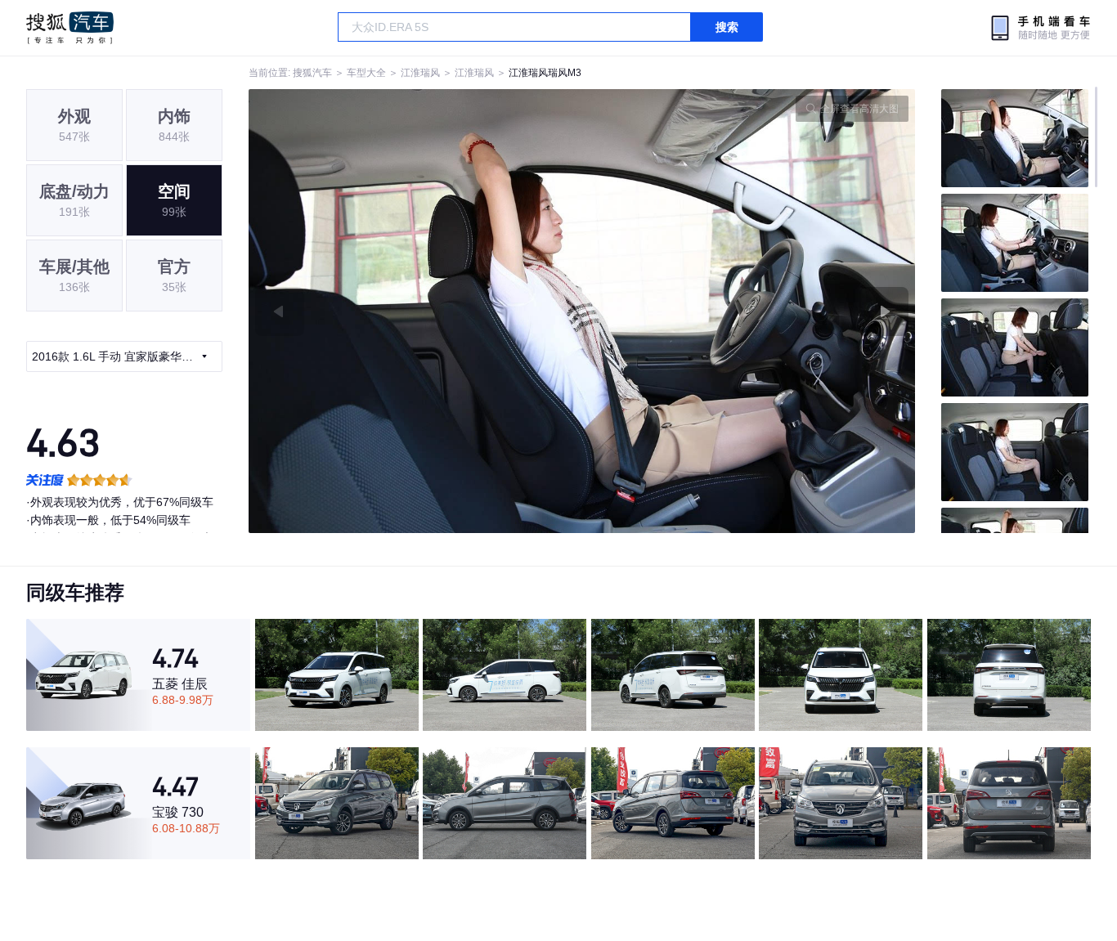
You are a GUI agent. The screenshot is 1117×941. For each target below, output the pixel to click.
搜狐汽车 (70, 27)
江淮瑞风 (420, 72)
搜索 (727, 27)
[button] (415, 311)
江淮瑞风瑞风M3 (545, 72)
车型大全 (366, 72)
